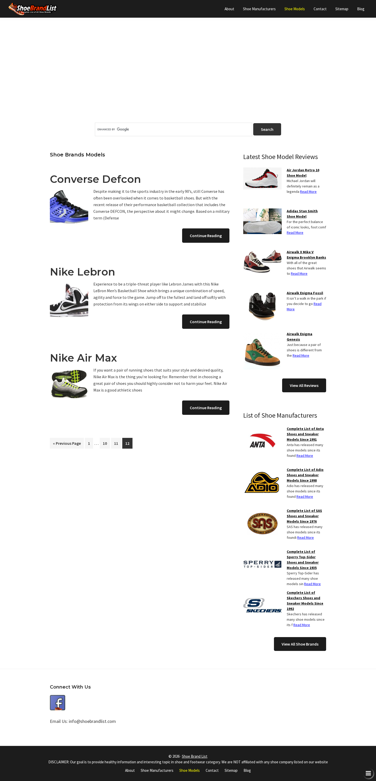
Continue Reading (206, 235)
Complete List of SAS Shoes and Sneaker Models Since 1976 (304, 516)
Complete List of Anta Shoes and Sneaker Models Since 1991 (305, 434)
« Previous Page (67, 444)
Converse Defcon (95, 179)
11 (117, 443)
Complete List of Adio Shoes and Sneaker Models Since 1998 (305, 475)
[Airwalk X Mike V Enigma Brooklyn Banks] (262, 252)
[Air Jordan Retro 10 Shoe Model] (262, 170)
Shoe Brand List (194, 756)
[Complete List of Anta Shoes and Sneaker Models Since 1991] (262, 429)
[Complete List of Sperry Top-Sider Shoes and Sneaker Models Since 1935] (262, 552)
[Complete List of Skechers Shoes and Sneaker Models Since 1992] (262, 593)
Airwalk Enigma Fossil (305, 293)
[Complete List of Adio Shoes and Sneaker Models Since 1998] (262, 470)
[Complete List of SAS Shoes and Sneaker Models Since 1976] (262, 511)
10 (106, 443)
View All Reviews (304, 385)
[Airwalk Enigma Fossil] (262, 293)
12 (128, 443)
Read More (308, 191)
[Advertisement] (188, 79)
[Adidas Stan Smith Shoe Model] (262, 211)
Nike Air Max (83, 358)
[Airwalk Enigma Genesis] (262, 334)
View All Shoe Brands (300, 644)
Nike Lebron (82, 272)
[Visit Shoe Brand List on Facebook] (57, 699)
